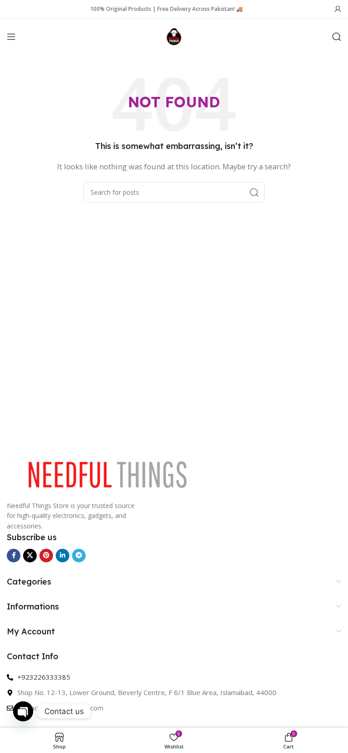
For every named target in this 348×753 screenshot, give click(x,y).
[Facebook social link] (13, 555)
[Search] (337, 37)
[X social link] (30, 555)
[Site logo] (174, 35)
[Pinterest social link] (46, 555)
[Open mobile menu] (11, 37)
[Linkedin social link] (62, 555)
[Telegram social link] (79, 555)
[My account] (338, 9)
